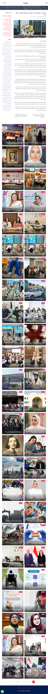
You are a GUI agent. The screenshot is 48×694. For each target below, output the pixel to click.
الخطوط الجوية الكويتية (6, 61)
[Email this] (44, 18)
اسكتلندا (4, 51)
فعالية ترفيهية (5, 101)
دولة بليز (32, 43)
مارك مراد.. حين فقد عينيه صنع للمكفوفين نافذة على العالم (6, 16)
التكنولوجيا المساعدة (6, 54)
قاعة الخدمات (8, 103)
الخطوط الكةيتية (8, 62)
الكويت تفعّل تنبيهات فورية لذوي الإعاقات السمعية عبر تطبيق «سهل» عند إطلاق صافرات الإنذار (35, 498)
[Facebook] (24, 688)
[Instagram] (28, 688)
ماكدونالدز (9, 105)
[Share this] (42, 18)
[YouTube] (30, 688)
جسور (4, 82)
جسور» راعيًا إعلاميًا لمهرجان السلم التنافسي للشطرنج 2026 (7, 20)
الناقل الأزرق (8, 69)
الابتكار (9, 53)
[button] (46, 3)
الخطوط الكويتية (7, 64)
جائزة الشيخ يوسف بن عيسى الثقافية (7, 79)
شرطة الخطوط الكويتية (6, 95)
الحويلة (5, 59)
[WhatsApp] (26, 688)
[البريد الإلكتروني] (18, 688)
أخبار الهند (9, 46)
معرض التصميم (7, 110)
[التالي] (14, 681)
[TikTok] (22, 688)
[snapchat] (20, 688)
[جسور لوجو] (25, 3)
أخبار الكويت (5, 44)
